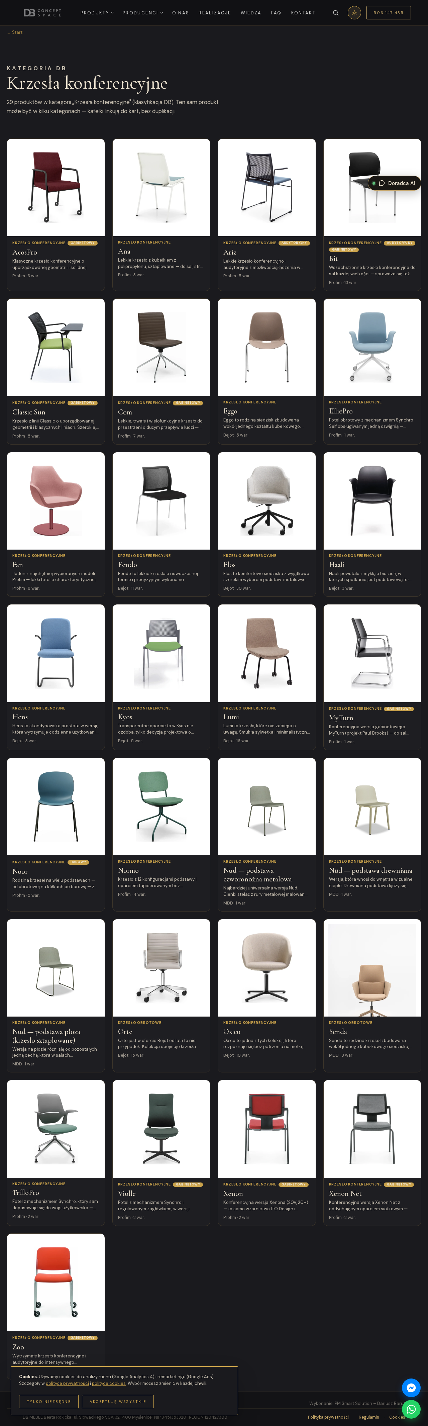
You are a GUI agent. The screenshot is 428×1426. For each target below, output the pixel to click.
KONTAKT (303, 13)
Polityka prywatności (328, 1417)
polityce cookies (109, 1383)
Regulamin (369, 1417)
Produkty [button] (95, 13)
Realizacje (215, 13)
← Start (14, 32)
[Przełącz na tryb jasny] (354, 12)
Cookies (397, 1417)
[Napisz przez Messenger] (411, 1388)
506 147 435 (388, 12)
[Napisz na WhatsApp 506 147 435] (411, 1409)
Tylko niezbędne (49, 1401)
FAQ (276, 13)
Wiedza (251, 13)
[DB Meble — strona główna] (42, 13)
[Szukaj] (335, 12)
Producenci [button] (140, 13)
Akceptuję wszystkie (118, 1401)
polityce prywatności (67, 1383)
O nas (181, 13)
